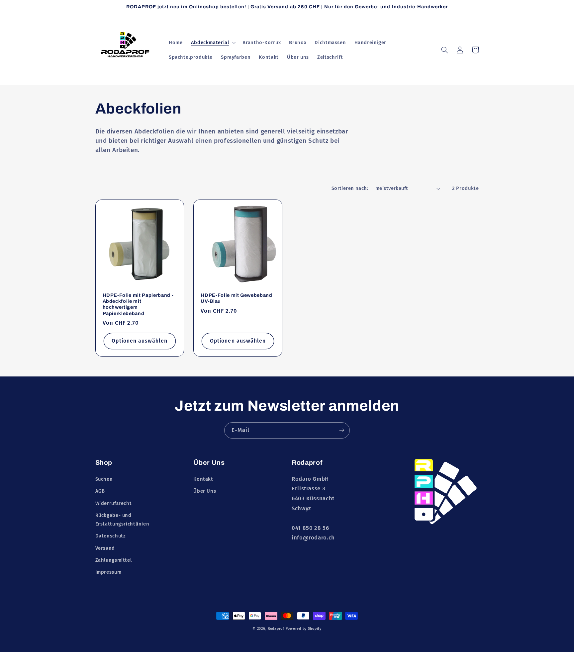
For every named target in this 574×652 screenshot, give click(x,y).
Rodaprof (276, 628)
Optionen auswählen (139, 341)
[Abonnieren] (341, 430)
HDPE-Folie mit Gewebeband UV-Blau (236, 298)
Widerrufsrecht (113, 503)
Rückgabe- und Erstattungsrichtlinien (122, 519)
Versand (105, 548)
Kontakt (203, 479)
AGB (100, 491)
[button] (213, 42)
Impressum (108, 572)
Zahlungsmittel (113, 560)
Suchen (104, 479)
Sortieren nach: (350, 188)
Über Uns (204, 491)
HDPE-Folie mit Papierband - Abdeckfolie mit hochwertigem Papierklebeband (138, 304)
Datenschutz (110, 536)
